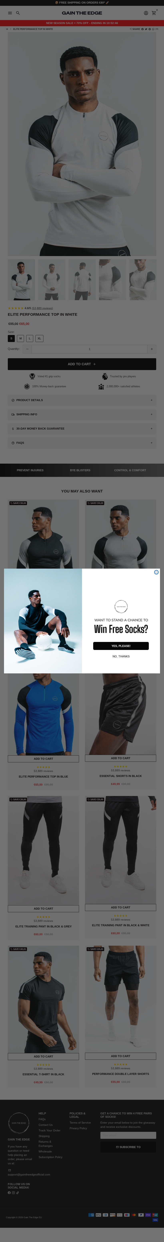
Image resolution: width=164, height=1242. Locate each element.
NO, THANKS (121, 656)
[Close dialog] (156, 572)
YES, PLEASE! (121, 646)
